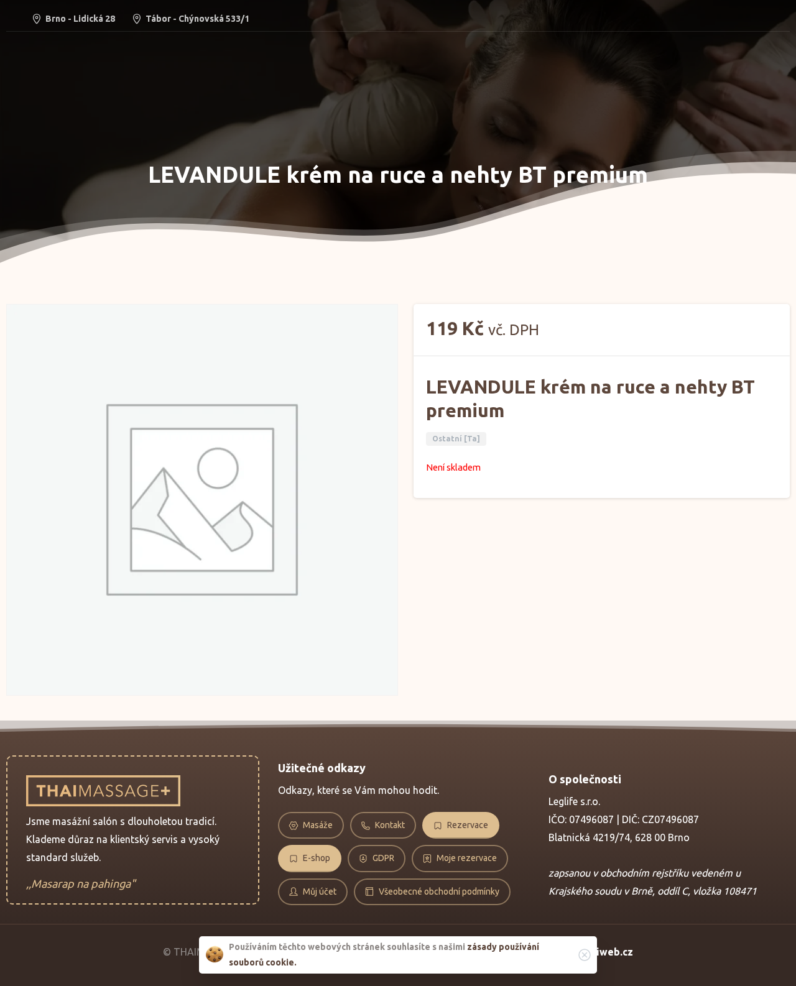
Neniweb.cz (605, 951)
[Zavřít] (584, 955)
